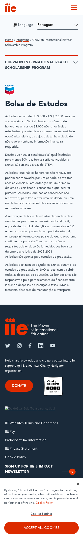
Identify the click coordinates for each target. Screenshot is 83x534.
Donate (19, 386)
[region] (41, 506)
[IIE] (31, 326)
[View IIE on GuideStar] (30, 408)
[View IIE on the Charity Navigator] (53, 386)
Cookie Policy (15, 457)
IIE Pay (10, 432)
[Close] (78, 484)
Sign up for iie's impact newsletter (29, 469)
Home (9, 40)
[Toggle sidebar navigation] (75, 62)
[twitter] (7, 345)
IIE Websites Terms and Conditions (31, 423)
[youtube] (52, 345)
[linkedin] (40, 345)
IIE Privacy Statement (21, 449)
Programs (22, 40)
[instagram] (19, 345)
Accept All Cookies (42, 528)
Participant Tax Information (25, 440)
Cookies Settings (41, 514)
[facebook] (30, 345)
